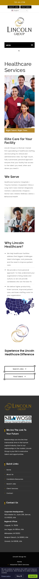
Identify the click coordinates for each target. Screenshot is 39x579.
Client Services (12, 489)
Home (9, 470)
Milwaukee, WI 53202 (12, 533)
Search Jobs (13, 7)
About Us (10, 474)
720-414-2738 (19, 2)
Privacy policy (6, 576)
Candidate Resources (15, 479)
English (16, 10)
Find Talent (26, 7)
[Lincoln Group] (19, 27)
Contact (10, 493)
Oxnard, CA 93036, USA (13, 541)
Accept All (33, 576)
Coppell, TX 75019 (11, 525)
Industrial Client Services (19, 565)
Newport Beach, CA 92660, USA (16, 537)
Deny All (19, 576)
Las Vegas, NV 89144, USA (14, 529)
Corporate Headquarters (13, 512)
